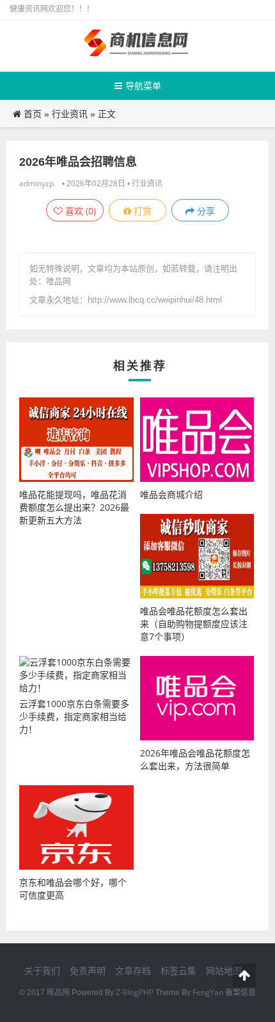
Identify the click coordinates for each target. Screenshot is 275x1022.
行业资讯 (70, 114)
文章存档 (133, 970)
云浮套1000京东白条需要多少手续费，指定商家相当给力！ (74, 716)
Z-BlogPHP (134, 992)
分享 (204, 211)
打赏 (141, 211)
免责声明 (88, 970)
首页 (33, 114)
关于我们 (42, 970)
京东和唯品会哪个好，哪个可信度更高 (73, 888)
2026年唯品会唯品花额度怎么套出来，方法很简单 (195, 759)
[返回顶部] (244, 975)
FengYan (207, 992)
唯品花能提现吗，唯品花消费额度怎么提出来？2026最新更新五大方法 (74, 507)
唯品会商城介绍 (171, 494)
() (79, 211)
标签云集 (178, 970)
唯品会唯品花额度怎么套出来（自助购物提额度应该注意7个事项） (194, 624)
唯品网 (58, 992)
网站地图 (224, 970)
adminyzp (36, 183)
